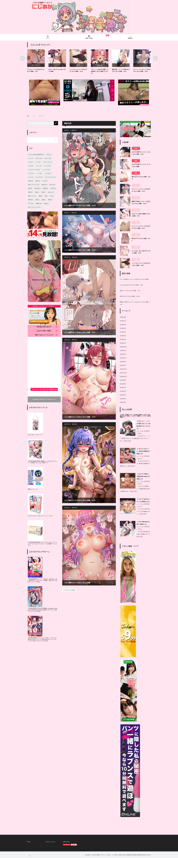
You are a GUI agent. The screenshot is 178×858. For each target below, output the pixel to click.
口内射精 (35, 65)
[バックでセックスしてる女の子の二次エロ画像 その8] (125, 263)
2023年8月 (123, 384)
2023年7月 (123, 387)
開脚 (50, 199)
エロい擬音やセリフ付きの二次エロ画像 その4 (79, 332)
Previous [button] (22, 58)
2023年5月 (123, 395)
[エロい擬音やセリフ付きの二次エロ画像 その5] (89, 234)
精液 (40, 196)
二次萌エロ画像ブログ (126, 414)
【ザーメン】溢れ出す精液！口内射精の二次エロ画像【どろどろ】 (35, 71)
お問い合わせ (66, 841)
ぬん (142, 431)
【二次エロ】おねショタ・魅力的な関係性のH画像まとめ (143, 451)
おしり (30, 158)
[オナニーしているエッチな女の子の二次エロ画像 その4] (125, 226)
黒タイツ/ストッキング (34, 207)
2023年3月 (123, 402)
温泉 (37, 192)
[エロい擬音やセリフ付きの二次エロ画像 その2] (89, 464)
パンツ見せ (48, 173)
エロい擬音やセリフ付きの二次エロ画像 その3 (79, 417)
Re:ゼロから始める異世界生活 (36, 154)
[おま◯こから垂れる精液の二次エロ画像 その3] (125, 214)
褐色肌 (30, 199)
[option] (37, 61)
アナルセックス (47, 162)
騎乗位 (142, 65)
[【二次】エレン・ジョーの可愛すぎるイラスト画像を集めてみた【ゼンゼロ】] (127, 435)
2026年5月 (123, 328)
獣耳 (43, 192)
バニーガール (46, 169)
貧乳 (37, 199)
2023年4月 (123, 398)
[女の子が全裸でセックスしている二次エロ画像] (125, 164)
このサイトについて (50, 841)
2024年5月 (123, 354)
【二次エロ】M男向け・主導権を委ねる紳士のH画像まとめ (143, 476)
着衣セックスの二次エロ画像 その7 (130, 290)
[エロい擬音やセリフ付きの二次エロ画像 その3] (89, 381)
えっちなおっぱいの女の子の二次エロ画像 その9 (141, 252)
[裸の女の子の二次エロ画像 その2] (125, 238)
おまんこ (48, 158)
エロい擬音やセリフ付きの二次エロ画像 (77, 582)
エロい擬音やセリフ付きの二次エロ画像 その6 (79, 205)
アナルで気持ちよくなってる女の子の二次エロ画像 (134, 279)
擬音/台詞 (74, 130)
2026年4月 (123, 332)
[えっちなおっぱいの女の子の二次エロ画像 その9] (125, 251)
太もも (45, 180)
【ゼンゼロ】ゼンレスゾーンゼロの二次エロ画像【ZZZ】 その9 (99, 71)
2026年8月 (123, 317)
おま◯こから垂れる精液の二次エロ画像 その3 (141, 215)
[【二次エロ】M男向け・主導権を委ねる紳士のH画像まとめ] (127, 488)
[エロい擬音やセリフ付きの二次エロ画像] (89, 547)
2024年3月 (123, 361)
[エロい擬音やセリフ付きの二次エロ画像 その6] (89, 170)
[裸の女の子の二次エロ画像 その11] (125, 177)
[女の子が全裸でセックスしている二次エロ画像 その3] (125, 152)
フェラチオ (39, 177)
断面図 (45, 188)
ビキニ (30, 177)
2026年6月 (123, 324)
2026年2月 (123, 339)
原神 (38, 180)
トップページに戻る (69, 590)
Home (28, 841)
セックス (47, 165)
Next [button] (155, 58)
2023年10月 (123, 376)
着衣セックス (32, 196)
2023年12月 (123, 369)
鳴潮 (46, 203)
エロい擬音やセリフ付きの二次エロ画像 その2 (79, 500)
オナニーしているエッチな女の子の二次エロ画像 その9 (141, 190)
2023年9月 (123, 380)
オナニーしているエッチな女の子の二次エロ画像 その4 (141, 227)
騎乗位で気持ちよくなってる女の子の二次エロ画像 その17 (141, 202)
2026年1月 (123, 343)
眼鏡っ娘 (120, 65)
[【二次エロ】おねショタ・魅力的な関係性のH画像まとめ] (127, 463)
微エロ (52, 184)
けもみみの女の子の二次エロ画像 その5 (131, 285)
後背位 (44, 184)
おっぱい (39, 158)
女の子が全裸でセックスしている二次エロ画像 (141, 165)
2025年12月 (123, 347)
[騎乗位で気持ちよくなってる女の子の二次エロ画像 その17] (125, 201)
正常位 (53, 188)
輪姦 (44, 199)
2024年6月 (123, 350)
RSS (29, 855)
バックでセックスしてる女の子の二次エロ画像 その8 (141, 264)
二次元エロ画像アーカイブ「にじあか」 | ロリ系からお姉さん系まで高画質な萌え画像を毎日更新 (116, 854)
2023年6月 (123, 391)
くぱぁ (30, 162)
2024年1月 (123, 365)
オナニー (78, 65)
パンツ (39, 173)
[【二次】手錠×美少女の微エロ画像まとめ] (127, 536)
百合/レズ (51, 192)
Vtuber (49, 154)
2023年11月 (123, 373)
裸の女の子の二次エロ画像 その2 (141, 239)
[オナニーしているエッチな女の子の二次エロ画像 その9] (125, 189)
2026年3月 (123, 335)
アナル (38, 162)
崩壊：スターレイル (33, 184)
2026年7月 (123, 321)
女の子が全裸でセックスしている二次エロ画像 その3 (141, 153)
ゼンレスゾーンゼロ (99, 65)
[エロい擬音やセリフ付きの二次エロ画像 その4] (89, 297)
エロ (30, 165)
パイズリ (31, 173)
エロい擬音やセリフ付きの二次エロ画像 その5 (79, 250)
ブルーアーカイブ (50, 177)
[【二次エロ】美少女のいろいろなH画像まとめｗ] (127, 513)
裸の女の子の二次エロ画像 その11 (141, 177)
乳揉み (30, 180)
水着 (57, 65)
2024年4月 (123, 358)
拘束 (30, 188)
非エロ (30, 203)
